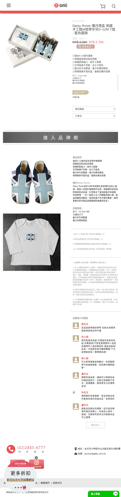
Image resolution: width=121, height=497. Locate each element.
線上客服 (95, 494)
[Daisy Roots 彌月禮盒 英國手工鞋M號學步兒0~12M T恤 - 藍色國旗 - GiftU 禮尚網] (60, 5)
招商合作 (57, 483)
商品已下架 (80, 92)
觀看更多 (95, 425)
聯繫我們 (45, 483)
